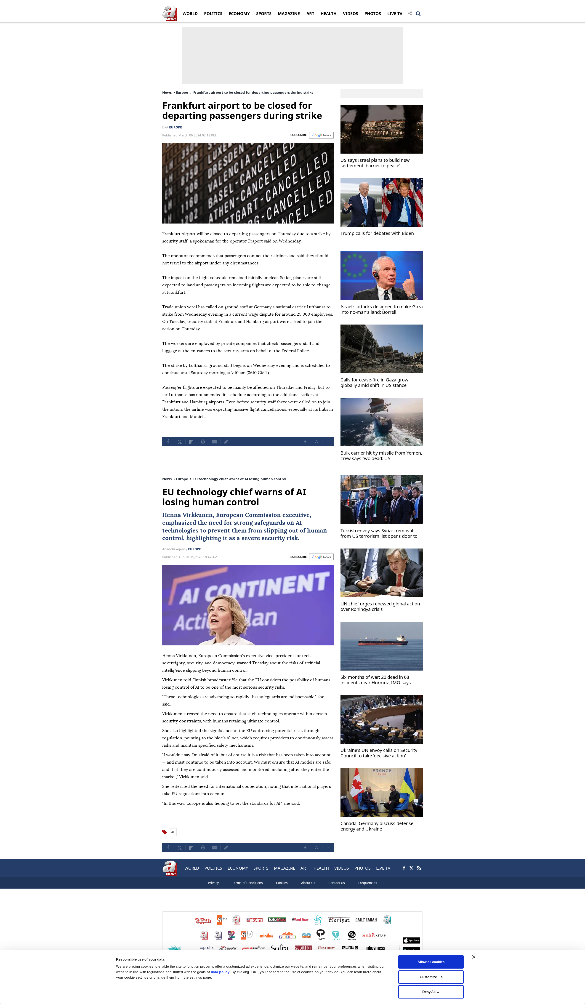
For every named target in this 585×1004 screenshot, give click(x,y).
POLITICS (213, 13)
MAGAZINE (289, 13)
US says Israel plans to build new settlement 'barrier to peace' (375, 163)
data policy (220, 972)
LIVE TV (394, 13)
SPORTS (263, 13)
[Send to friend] (214, 441)
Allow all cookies (430, 962)
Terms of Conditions (247, 883)
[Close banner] (473, 957)
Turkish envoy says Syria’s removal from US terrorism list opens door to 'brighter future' (378, 534)
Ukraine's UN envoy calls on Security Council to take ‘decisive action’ (378, 753)
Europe (182, 92)
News (167, 92)
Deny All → (431, 992)
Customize (428, 977)
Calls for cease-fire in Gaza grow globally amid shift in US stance (374, 382)
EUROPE (175, 127)
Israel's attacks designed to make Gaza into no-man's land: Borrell (381, 309)
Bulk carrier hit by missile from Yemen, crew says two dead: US (381, 455)
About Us (308, 883)
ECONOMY (239, 13)
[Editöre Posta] (226, 441)
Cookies (282, 883)
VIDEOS (350, 13)
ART (310, 13)
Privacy (213, 883)
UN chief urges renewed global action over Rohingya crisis (380, 606)
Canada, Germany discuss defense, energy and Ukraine (377, 826)
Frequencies (367, 883)
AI (299, 523)
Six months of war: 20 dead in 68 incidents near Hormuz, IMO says (375, 680)
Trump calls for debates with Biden (377, 233)
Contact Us (336, 883)
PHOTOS (372, 13)
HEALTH (329, 13)
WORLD (190, 13)
